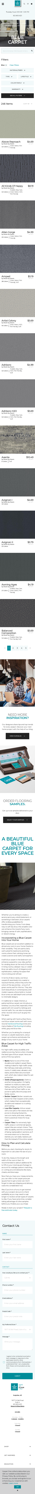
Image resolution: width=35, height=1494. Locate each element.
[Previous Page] (5, 648)
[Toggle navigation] (3, 4)
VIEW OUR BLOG (15, 736)
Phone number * (8, 1285)
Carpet (23, 23)
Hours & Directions (17, 1406)
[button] (24, 4)
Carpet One (5, 23)
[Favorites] (28, 4)
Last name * (6, 1252)
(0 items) (31, 4)
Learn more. (13, 1483)
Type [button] (8, 76)
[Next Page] (30, 648)
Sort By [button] (26, 104)
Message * (5, 1336)
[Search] (32, 50)
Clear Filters (14, 65)
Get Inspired (9, 1455)
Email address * (7, 1298)
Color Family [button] (16, 83)
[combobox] (15, 50)
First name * (6, 1239)
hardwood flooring (15, 1024)
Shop (6, 1446)
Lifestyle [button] (25, 76)
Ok (17, 1487)
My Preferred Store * (9, 1324)
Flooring (15, 23)
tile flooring (18, 1026)
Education (8, 1464)
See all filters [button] (16, 95)
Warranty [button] (16, 89)
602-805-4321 (17, 16)
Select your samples (15, 820)
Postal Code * (6, 1311)
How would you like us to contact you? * (15, 1272)
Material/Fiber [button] (16, 70)
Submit (17, 1376)
